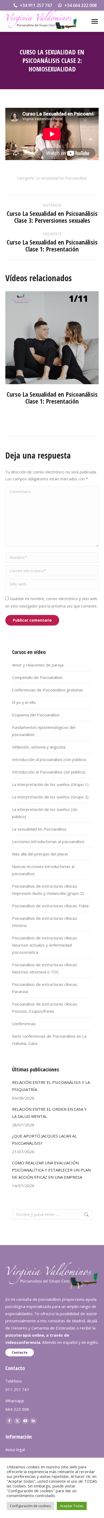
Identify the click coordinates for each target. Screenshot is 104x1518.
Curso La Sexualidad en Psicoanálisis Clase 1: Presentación (52, 397)
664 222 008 (17, 1409)
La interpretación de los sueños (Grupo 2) (50, 796)
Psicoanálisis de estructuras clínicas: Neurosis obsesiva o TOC (45, 968)
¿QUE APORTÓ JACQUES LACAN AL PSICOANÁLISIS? (44, 1139)
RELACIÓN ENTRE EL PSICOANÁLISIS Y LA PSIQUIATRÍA (51, 1086)
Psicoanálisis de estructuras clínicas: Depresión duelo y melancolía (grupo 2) (48, 889)
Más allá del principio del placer (40, 854)
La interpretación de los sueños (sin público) (44, 813)
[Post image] (52, 337)
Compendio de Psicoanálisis (37, 677)
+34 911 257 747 (36, 5)
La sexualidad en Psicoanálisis (61, 178)
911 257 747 (17, 1389)
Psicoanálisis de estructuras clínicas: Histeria (45, 922)
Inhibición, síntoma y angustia (38, 747)
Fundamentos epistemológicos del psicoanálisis (43, 731)
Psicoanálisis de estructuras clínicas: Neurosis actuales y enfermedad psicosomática (45, 945)
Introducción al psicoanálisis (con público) (49, 759)
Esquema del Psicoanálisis (36, 714)
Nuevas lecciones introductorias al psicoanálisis (43, 870)
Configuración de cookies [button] (30, 1505)
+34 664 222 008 (80, 5)
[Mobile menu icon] (94, 21)
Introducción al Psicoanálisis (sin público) (48, 772)
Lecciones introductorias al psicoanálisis (48, 841)
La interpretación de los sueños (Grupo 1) (50, 784)
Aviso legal (15, 1449)
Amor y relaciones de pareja (37, 665)
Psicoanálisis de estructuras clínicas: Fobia (50, 905)
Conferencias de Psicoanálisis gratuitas (47, 689)
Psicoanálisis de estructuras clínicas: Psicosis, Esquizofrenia (45, 1007)
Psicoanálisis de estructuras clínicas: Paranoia (45, 988)
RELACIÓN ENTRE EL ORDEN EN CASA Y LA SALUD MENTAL (49, 1112)
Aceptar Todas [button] (71, 1505)
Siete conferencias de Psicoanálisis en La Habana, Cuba (49, 1039)
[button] (12, 356)
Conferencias (24, 1023)
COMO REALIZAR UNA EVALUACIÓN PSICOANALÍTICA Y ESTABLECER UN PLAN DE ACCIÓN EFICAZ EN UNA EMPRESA (51, 1170)
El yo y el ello (24, 702)
